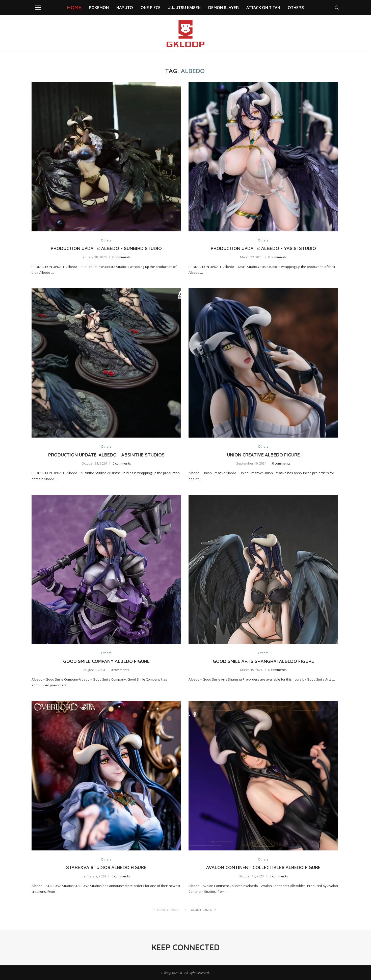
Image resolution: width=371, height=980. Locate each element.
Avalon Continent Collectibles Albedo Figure (263, 867)
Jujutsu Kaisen (184, 7)
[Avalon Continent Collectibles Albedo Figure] (263, 775)
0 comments (121, 257)
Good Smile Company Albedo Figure (106, 661)
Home (74, 7)
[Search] (336, 7)
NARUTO (124, 7)
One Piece (151, 7)
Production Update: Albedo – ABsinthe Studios (106, 455)
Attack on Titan (263, 7)
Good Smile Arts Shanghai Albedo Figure (263, 661)
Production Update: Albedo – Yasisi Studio (263, 248)
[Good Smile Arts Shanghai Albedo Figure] (263, 569)
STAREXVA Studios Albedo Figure (106, 867)
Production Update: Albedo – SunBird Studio (106, 248)
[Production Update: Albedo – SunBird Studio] (106, 156)
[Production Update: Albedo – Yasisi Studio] (263, 156)
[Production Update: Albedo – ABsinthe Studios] (106, 363)
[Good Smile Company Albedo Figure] (106, 569)
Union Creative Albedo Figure (263, 455)
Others (296, 7)
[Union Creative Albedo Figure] (263, 363)
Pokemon (99, 7)
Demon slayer (223, 7)
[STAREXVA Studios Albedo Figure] (106, 775)
